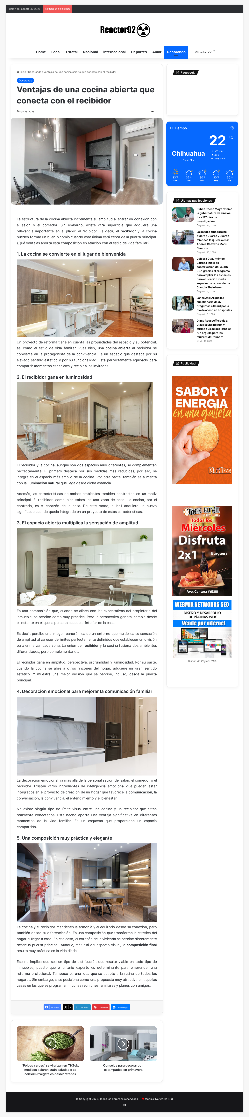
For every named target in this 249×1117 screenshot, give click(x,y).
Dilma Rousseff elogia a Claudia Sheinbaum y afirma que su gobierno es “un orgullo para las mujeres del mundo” (214, 329)
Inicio (22, 71)
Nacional (90, 52)
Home (41, 52)
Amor (156, 52)
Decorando (176, 52)
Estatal (72, 52)
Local (55, 52)
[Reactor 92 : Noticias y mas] (124, 29)
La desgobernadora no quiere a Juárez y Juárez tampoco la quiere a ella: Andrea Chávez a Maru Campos (213, 240)
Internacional (114, 52)
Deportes (139, 52)
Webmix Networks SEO (159, 1098)
